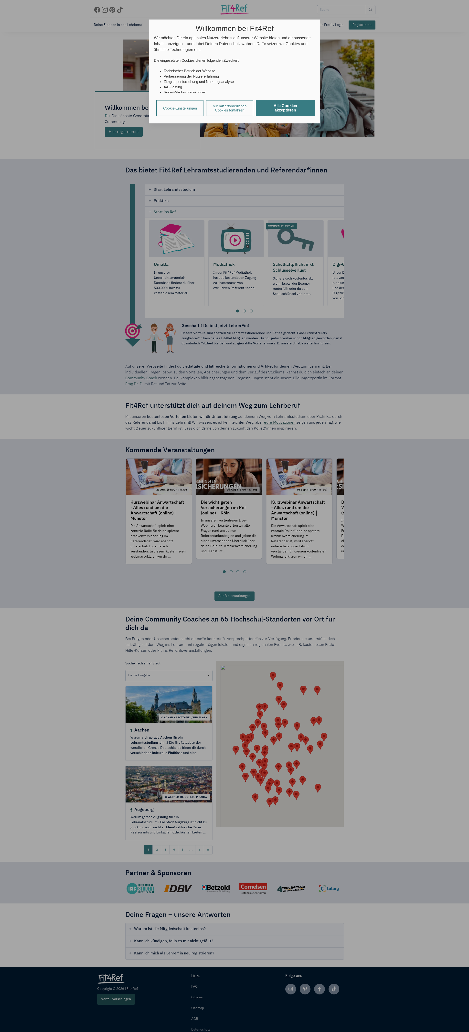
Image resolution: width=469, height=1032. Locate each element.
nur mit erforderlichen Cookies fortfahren (229, 108)
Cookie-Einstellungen (180, 108)
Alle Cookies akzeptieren (285, 108)
